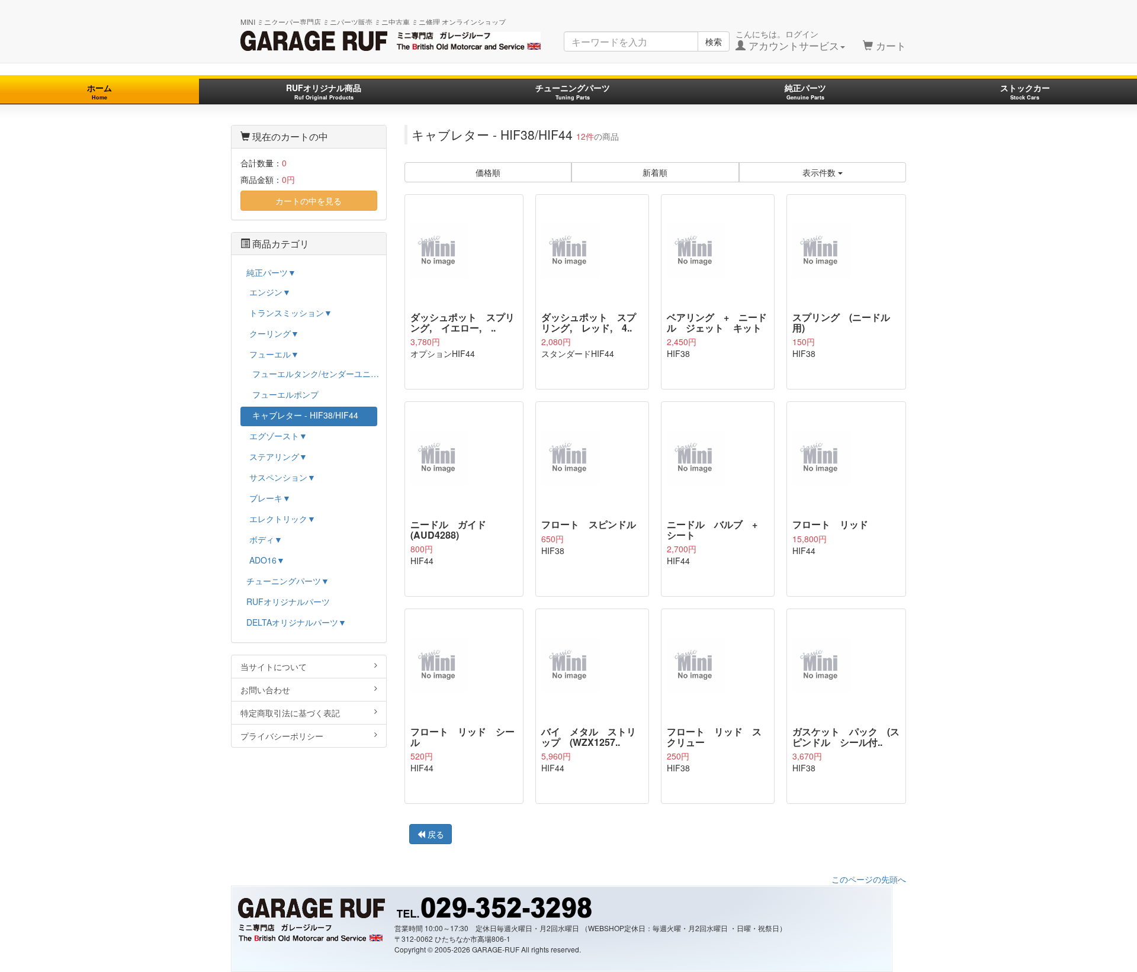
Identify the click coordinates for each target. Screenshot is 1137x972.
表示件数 (820, 172)
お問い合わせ (265, 690)
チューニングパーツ (572, 91)
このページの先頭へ (868, 879)
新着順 (655, 172)
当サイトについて (273, 666)
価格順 (488, 172)
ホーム (99, 91)
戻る (434, 834)
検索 (713, 41)
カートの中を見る (308, 201)
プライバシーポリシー (281, 736)
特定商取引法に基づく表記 (290, 713)
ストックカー (1025, 91)
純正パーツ (805, 91)
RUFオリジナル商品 (323, 91)
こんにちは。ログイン (787, 40)
